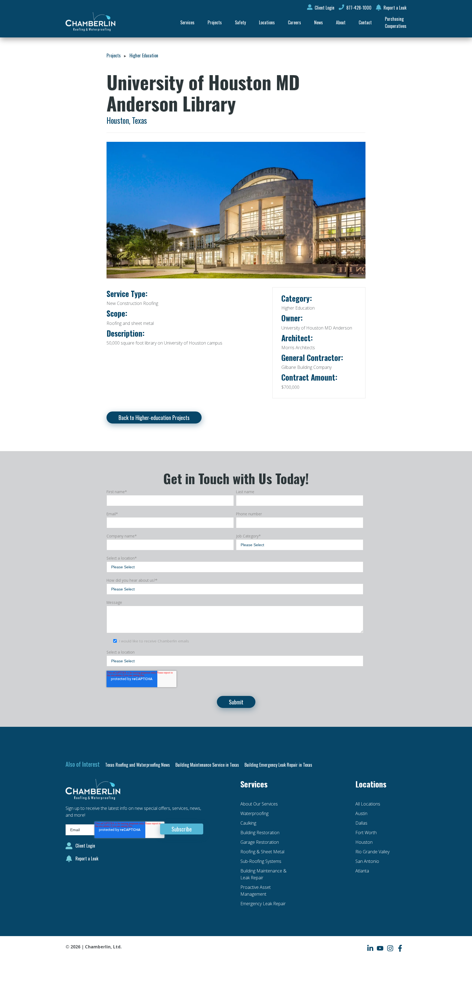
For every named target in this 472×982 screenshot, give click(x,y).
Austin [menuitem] (361, 813)
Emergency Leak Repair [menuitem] (263, 904)
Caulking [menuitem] (248, 823)
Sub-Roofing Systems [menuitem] (260, 861)
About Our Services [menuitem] (259, 804)
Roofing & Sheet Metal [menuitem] (262, 852)
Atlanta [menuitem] (362, 871)
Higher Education (143, 55)
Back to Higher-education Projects (154, 417)
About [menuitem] (341, 22)
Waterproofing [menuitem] (254, 813)
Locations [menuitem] (267, 22)
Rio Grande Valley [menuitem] (372, 852)
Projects (114, 55)
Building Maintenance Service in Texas (207, 765)
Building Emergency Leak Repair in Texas (278, 765)
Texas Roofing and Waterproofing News (137, 765)
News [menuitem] (318, 22)
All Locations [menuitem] (367, 804)
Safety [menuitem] (240, 22)
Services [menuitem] (187, 22)
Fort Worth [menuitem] (366, 833)
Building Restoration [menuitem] (259, 833)
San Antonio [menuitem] (367, 861)
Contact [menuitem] (365, 22)
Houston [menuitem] (364, 842)
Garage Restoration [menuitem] (259, 842)
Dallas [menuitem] (361, 823)
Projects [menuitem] (215, 22)
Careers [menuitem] (294, 22)
